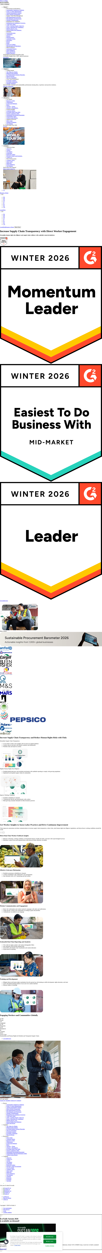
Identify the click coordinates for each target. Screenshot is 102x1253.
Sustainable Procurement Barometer (15, 115)
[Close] (1, 1215)
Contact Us (9, 157)
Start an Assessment (11, 77)
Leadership (9, 153)
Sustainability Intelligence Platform (15, 10)
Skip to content (4, 0)
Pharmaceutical (10, 37)
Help (4, 210)
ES (4, 206)
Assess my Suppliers (5, 1100)
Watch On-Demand (5, 1249)
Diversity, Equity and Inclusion (14, 156)
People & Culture (10, 154)
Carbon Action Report (12, 118)
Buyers (5, 7)
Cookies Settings (7, 1212)
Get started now (4, 600)
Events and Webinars (11, 103)
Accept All (50, 1236)
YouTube (8, 1181)
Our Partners (9, 123)
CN (4, 207)
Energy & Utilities (11, 44)
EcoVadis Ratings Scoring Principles (15, 74)
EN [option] (2, 194)
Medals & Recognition (12, 73)
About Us (8, 148)
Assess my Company (16, 1100)
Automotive (9, 34)
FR (4, 197)
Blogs (7, 105)
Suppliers (6, 69)
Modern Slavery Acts (11, 28)
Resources (6, 97)
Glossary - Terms (10, 106)
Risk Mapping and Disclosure (13, 18)
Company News (10, 160)
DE (4, 198)
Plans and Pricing (10, 51)
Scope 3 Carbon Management (13, 11)
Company (6, 145)
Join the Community (8, 86)
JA (4, 201)
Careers (8, 150)
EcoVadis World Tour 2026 (13, 112)
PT (4, 204)
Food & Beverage (10, 33)
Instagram (8, 1178)
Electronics (9, 40)
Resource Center (10, 100)
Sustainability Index (11, 116)
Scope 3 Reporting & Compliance (14, 27)
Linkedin (8, 1176)
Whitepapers (9, 102)
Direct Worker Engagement (13, 14)
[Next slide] (3, 832)
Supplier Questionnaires (12, 20)
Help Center (9, 121)
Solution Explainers (11, 122)
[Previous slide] (1, 832)
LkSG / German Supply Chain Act (15, 26)
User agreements (7, 1208)
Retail (7, 43)
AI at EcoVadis (10, 1168)
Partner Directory (10, 53)
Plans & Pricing (10, 76)
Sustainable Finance (11, 49)
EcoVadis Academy (11, 80)
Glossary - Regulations (12, 108)
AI (4, 190)
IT (3, 203)
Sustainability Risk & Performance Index (16, 1153)
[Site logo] (4, 2)
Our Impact (9, 151)
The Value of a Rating (11, 72)
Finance (8, 36)
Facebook (8, 1179)
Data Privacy (6, 1209)
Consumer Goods (10, 39)
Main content (3, 631)
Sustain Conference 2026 (12, 113)
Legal (4, 1211)
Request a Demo (4, 193)
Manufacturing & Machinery (13, 46)
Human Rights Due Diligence (13, 30)
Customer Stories (10, 110)
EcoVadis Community (11, 82)
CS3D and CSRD (10, 24)
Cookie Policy (17, 1245)
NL (4, 200)
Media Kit (8, 163)
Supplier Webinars (11, 83)
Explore (5, 126)
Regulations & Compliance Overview (15, 23)
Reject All (49, 1241)
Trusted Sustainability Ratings (13, 13)
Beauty (8, 41)
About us (5, 1199)
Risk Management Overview (13, 17)
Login (1, 210)
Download (6, 57)
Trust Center (9, 161)
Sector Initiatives (10, 50)
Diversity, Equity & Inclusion (13, 1166)
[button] (6, 1241)
